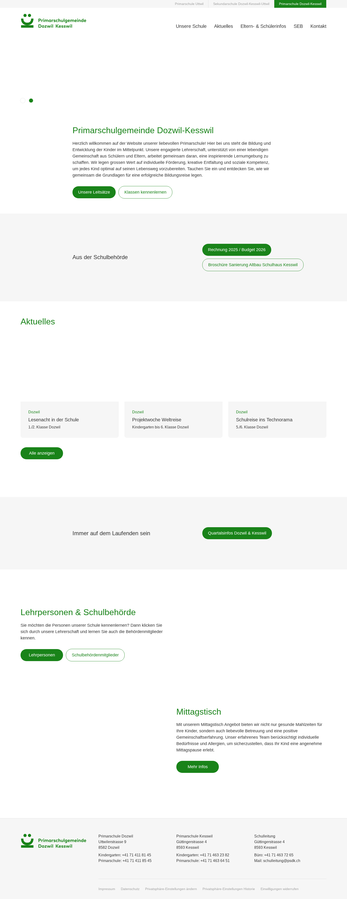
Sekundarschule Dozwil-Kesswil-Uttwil (241, 4)
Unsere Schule (191, 26)
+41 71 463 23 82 (214, 855)
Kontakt (318, 26)
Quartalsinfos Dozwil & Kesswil (237, 533)
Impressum (106, 889)
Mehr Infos (198, 766)
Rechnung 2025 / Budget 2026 (237, 249)
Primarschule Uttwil (189, 4)
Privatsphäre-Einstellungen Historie (229, 889)
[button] (23, 100)
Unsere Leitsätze (94, 192)
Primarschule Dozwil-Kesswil (300, 4)
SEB (298, 26)
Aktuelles (223, 26)
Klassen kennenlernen (145, 192)
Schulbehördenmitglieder (95, 655)
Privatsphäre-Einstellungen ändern (171, 889)
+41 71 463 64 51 (215, 861)
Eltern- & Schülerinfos (263, 26)
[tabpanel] (173, 398)
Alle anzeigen (42, 453)
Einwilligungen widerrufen (280, 889)
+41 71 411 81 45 (136, 855)
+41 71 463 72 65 (278, 855)
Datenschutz (130, 889)
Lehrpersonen (42, 655)
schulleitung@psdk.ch (281, 861)
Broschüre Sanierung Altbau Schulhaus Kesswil (253, 264)
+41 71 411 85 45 (137, 861)
